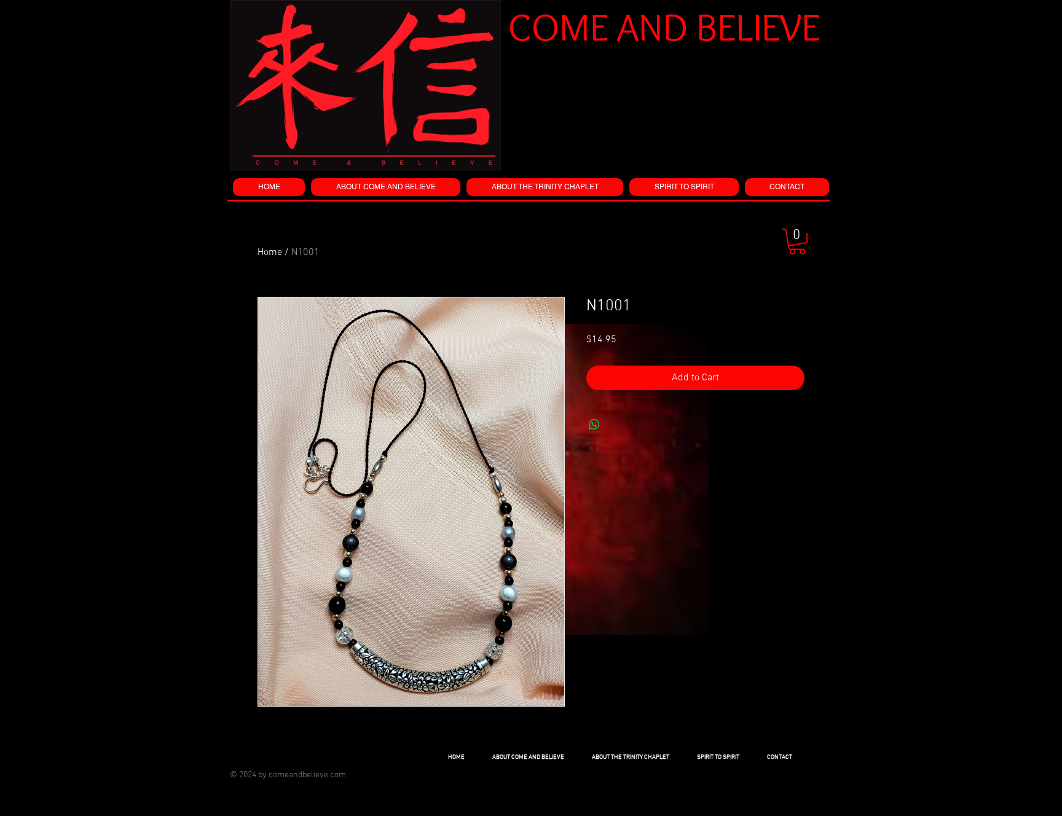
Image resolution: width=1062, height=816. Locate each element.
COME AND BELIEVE (664, 26)
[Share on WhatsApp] (594, 424)
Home (270, 252)
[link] (797, 241)
